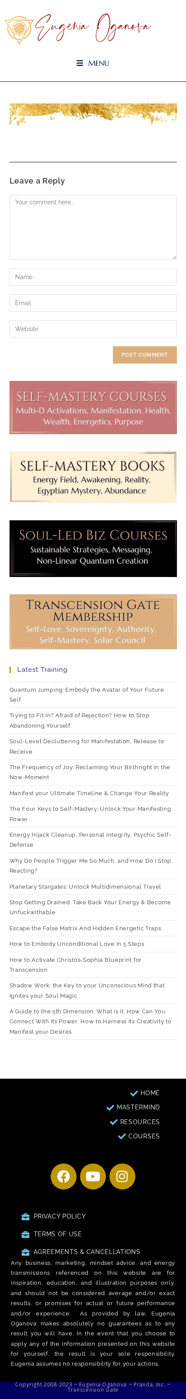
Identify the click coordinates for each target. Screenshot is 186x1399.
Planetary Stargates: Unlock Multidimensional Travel (86, 886)
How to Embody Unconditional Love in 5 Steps (77, 944)
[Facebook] (64, 1176)
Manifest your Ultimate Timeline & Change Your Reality (90, 793)
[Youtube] (93, 1176)
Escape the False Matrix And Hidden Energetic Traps (85, 928)
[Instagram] (122, 1176)
